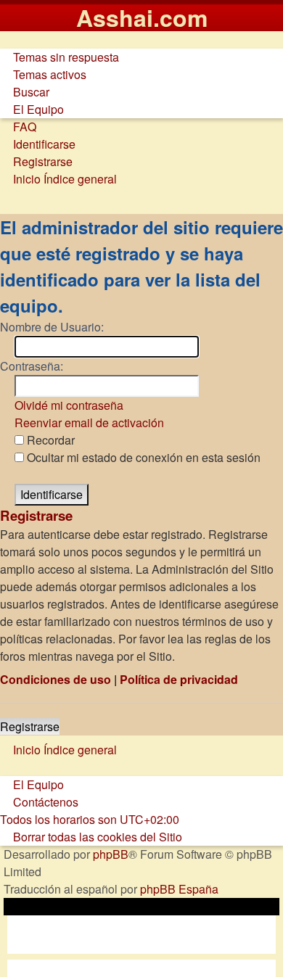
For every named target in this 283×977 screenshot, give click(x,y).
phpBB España (179, 889)
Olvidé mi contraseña (69, 405)
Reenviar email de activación (89, 422)
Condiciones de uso (55, 679)
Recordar (49, 440)
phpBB (110, 854)
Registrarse (30, 726)
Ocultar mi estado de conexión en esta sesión (142, 457)
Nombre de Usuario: (52, 326)
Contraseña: (31, 366)
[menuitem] (59, 57)
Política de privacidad (179, 679)
